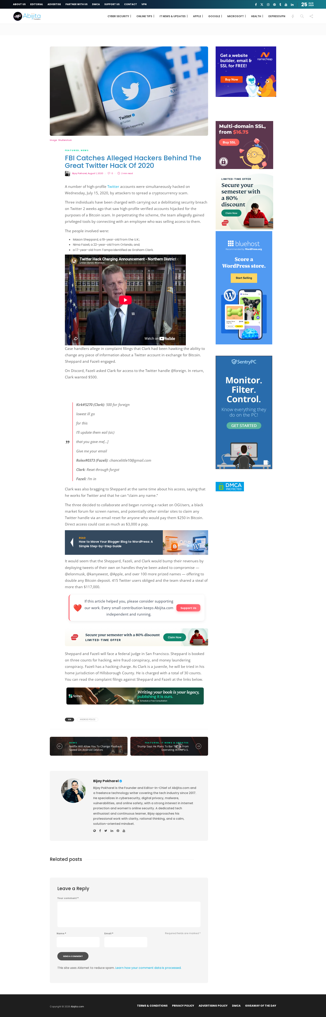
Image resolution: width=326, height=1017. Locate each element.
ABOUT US (19, 4)
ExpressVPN (276, 16)
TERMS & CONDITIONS (152, 1006)
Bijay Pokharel (79, 173)
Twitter (113, 186)
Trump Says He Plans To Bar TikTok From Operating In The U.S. (163, 748)
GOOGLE (214, 16)
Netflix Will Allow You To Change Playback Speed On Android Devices (95, 748)
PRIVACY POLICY (183, 1006)
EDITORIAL (36, 4)
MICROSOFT (235, 16)
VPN (144, 4)
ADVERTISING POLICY (213, 1006)
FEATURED (72, 150)
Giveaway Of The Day (260, 1006)
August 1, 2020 (95, 173)
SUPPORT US (112, 4)
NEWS (85, 150)
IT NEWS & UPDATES (173, 16)
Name (61, 933)
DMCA (96, 4)
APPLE (197, 16)
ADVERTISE (54, 4)
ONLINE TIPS (144, 16)
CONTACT (130, 4)
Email (108, 933)
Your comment (67, 898)
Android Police (87, 719)
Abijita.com (77, 1006)
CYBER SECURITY (118, 16)
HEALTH (256, 16)
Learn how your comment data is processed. (148, 968)
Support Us (188, 608)
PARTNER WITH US (76, 4)
